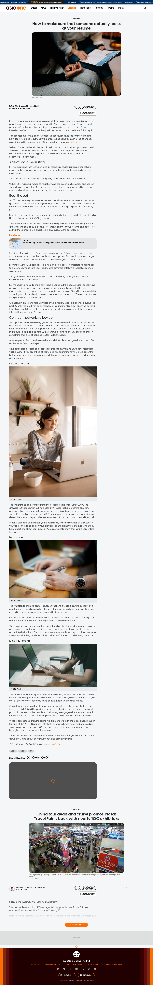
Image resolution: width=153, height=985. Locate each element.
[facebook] (76, 107)
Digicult (99, 8)
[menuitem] (34, 8)
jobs (13, 751)
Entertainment (57, 8)
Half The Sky (76, 142)
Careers (22, 751)
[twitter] (79, 107)
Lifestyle (72, 8)
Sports (111, 8)
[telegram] (83, 107)
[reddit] (91, 107)
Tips (31, 751)
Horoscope (85, 8)
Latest (34, 8)
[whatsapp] (87, 107)
